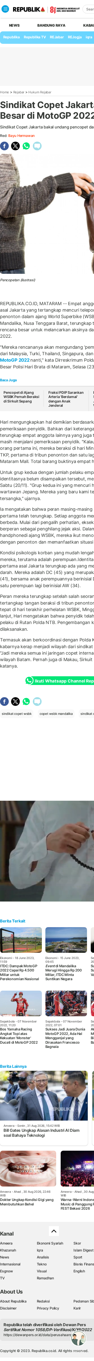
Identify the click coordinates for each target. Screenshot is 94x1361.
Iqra (40, 1250)
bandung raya (51, 25)
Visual (42, 1271)
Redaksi (43, 1301)
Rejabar (19, 92)
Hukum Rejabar (39, 92)
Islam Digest (83, 1250)
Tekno (42, 1264)
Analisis (43, 1257)
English (79, 1271)
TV (2, 1278)
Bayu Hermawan (21, 135)
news (14, 25)
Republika (11, 37)
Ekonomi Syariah (50, 1243)
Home (4, 92)
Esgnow (6, 1271)
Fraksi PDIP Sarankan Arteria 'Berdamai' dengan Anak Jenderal (66, 399)
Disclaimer (8, 1308)
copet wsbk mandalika (56, 714)
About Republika (13, 1301)
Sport (77, 1257)
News (4, 1257)
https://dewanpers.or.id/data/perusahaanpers (40, 1335)
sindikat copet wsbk (17, 714)
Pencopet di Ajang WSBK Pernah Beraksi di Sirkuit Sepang (21, 396)
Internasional (10, 1264)
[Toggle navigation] (5, 9)
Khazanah (8, 1250)
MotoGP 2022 (15, 360)
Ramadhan (45, 1278)
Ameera (6, 1243)
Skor (77, 1243)
